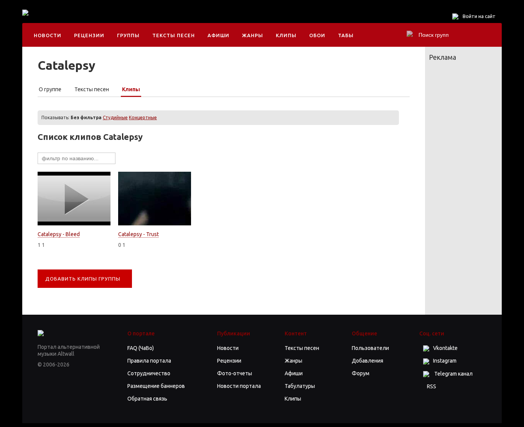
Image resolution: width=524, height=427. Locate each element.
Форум (360, 373)
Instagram (444, 361)
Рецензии (89, 35)
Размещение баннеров (156, 386)
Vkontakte (445, 348)
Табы (346, 35)
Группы (128, 35)
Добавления (367, 361)
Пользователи (370, 348)
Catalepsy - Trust (138, 234)
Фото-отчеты (234, 373)
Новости (47, 35)
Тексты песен (173, 35)
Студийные (115, 117)
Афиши (218, 35)
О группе (50, 89)
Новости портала (239, 386)
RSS (431, 386)
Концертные (143, 117)
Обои (317, 35)
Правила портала (149, 361)
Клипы (286, 35)
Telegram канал (453, 374)
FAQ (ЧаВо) (140, 348)
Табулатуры (300, 386)
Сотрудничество (148, 373)
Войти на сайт (479, 16)
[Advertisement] (188, 19)
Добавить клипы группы (82, 278)
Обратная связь (147, 399)
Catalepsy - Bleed (59, 234)
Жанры (252, 35)
